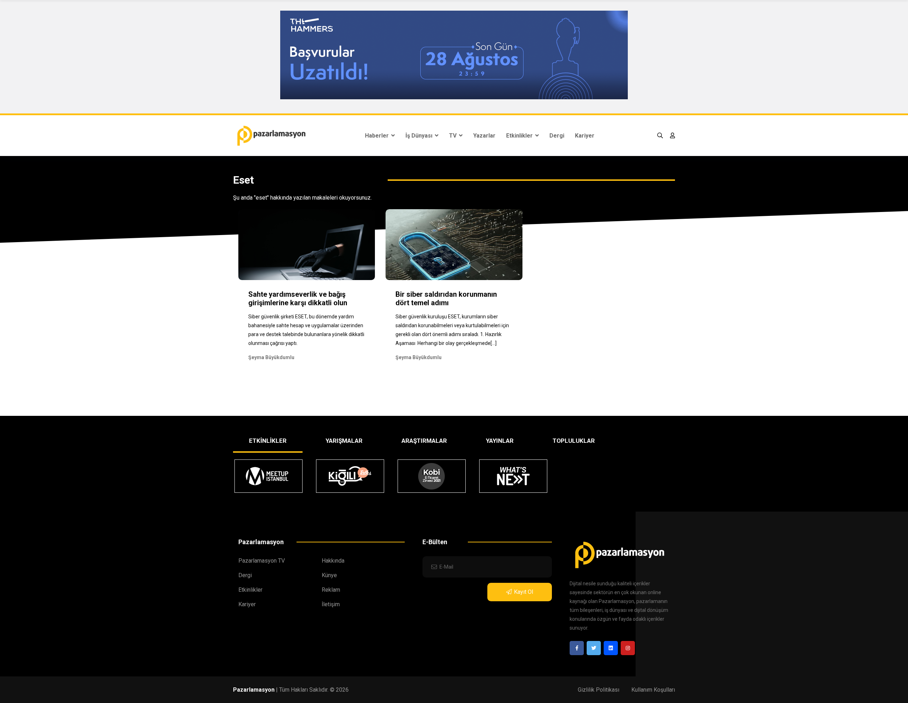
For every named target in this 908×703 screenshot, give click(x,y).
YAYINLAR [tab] (500, 440)
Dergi (556, 135)
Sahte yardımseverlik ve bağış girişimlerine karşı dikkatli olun (297, 298)
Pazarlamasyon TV (261, 560)
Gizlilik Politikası (598, 689)
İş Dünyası (419, 135)
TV (453, 135)
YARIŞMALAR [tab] (344, 440)
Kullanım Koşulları (653, 689)
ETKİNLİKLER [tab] (268, 440)
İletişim (331, 604)
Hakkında (333, 560)
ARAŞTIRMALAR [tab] (424, 440)
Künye (329, 575)
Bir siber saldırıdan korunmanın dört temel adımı (446, 298)
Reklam (331, 589)
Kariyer (584, 135)
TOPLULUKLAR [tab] (574, 440)
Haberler (377, 135)
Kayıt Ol (523, 591)
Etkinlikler (520, 135)
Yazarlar (484, 135)
